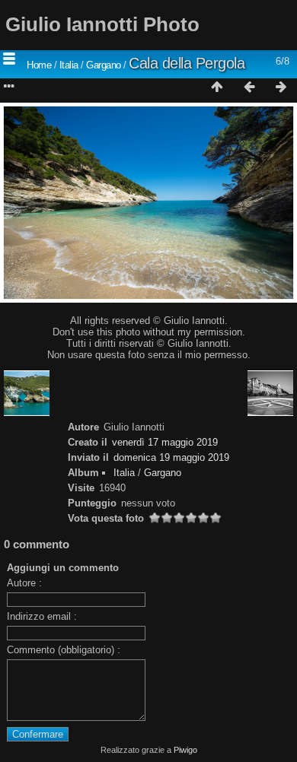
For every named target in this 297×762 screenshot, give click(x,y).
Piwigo (185, 749)
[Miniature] (217, 87)
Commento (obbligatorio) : (63, 650)
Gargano (103, 65)
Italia (68, 65)
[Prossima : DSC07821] (281, 87)
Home (39, 65)
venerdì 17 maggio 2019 (165, 442)
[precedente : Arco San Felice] (249, 87)
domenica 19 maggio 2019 (171, 457)
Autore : (24, 583)
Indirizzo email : (42, 616)
